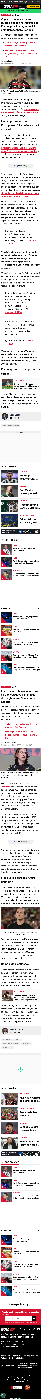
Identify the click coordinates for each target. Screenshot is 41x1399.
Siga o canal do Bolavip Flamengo (19, 11)
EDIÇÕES (4, 79)
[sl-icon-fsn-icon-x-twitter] (29, 74)
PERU (20, 82)
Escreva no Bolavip (8, 89)
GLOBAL (4, 82)
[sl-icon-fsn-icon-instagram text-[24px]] (25, 74)
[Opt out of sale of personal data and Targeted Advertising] (3, 1395)
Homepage (36, 49)
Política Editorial (7, 103)
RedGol (21, 89)
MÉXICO (13, 82)
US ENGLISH (29, 82)
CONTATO (24, 86)
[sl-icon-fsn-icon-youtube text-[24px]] (38, 74)
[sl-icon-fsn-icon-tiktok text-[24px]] (34, 74)
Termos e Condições (30, 67)
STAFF (15, 86)
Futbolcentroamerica (9, 92)
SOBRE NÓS (5, 86)
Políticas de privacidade (28, 100)
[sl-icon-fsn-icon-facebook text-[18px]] (20, 74)
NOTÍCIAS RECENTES (23, 7)
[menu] (2, 6)
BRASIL (24, 79)
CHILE (32, 79)
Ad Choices (20, 103)
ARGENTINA (15, 79)
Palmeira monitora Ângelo (19, 2)
